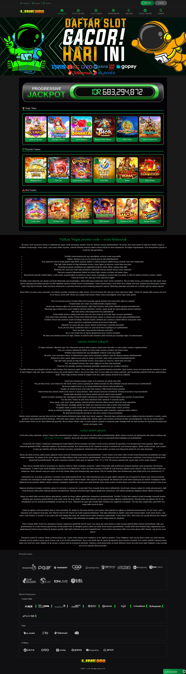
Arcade (129, 14)
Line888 (87, 668)
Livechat (48, 3)
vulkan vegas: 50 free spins (54, 438)
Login (161, 3)
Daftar (147, 3)
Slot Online (78, 14)
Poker (161, 14)
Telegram (37, 3)
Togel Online (145, 14)
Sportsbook (113, 14)
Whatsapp (26, 3)
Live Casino (96, 14)
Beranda (62, 14)
